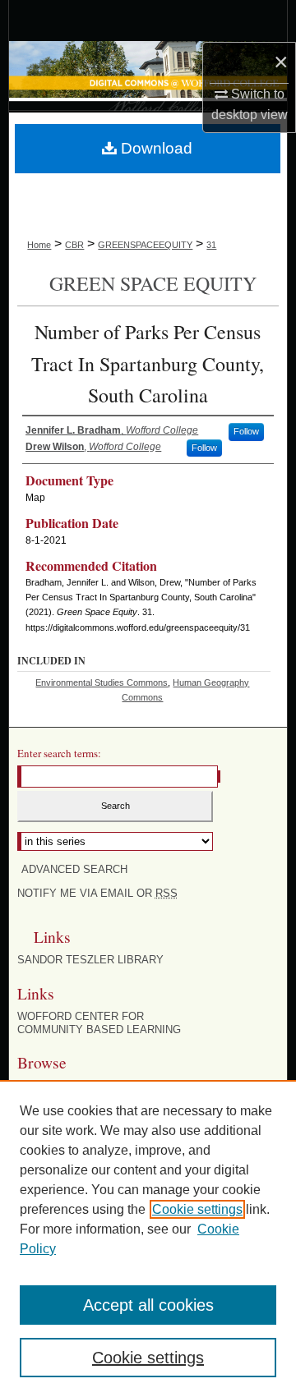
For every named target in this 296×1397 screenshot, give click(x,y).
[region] (148, 1238)
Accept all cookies (148, 1305)
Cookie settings (197, 1209)
